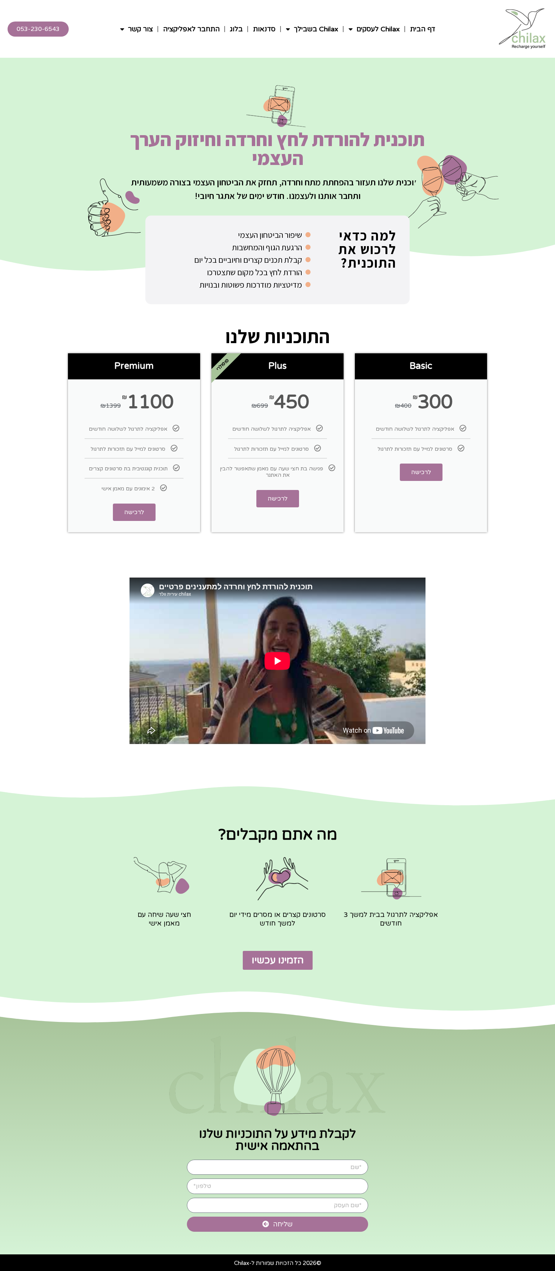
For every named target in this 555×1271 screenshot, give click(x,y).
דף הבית (422, 29)
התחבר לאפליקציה (191, 29)
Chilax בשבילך (316, 29)
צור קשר (140, 29)
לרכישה (421, 472)
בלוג (236, 29)
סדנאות (264, 29)
